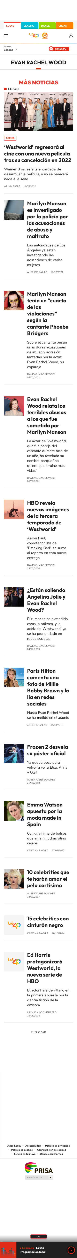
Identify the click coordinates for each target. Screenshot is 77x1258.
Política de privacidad (57, 1145)
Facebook (47, 1062)
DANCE (45, 25)
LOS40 (10, 25)
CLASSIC (29, 25)
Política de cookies (22, 1149)
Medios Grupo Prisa (38, 1177)
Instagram (14, 1062)
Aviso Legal (14, 1145)
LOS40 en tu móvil (25, 1154)
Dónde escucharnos (51, 1154)
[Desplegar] (38, 1236)
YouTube (30, 1062)
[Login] (71, 35)
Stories (63, 1062)
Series (10, 138)
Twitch (55, 1062)
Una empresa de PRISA (38, 1167)
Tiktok (22, 1062)
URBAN (63, 25)
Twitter (38, 1062)
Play (71, 1250)
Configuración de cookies (51, 1149)
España (8, 50)
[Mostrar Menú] (5, 35)
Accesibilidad (33, 1145)
